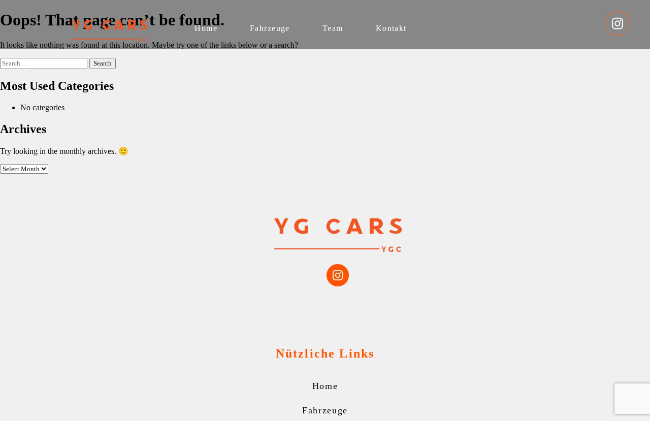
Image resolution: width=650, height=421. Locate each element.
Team (332, 28)
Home (205, 28)
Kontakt (391, 28)
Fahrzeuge (270, 28)
